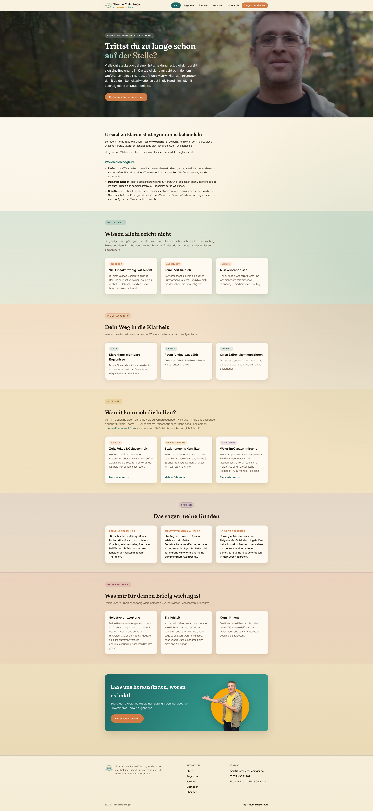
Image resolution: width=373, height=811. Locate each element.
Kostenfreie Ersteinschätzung (126, 97)
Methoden (217, 5)
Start (176, 5)
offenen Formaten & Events (121, 428)
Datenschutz (261, 804)
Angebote (189, 5)
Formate (203, 5)
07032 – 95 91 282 (240, 776)
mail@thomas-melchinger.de (247, 771)
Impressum (248, 804)
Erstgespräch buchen (255, 5)
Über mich (233, 5)
